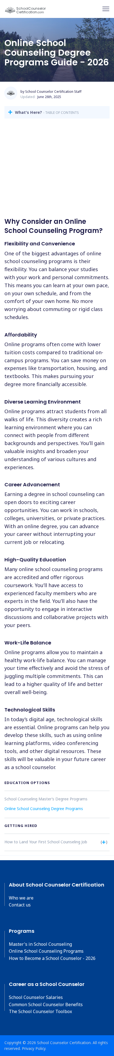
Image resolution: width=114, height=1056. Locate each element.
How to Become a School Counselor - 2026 (52, 958)
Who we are (21, 898)
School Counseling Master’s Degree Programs (45, 798)
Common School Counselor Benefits (46, 1004)
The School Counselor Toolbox (40, 1011)
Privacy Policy (33, 1048)
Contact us (20, 905)
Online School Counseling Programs (46, 951)
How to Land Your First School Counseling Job (45, 841)
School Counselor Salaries (36, 997)
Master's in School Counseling (40, 944)
